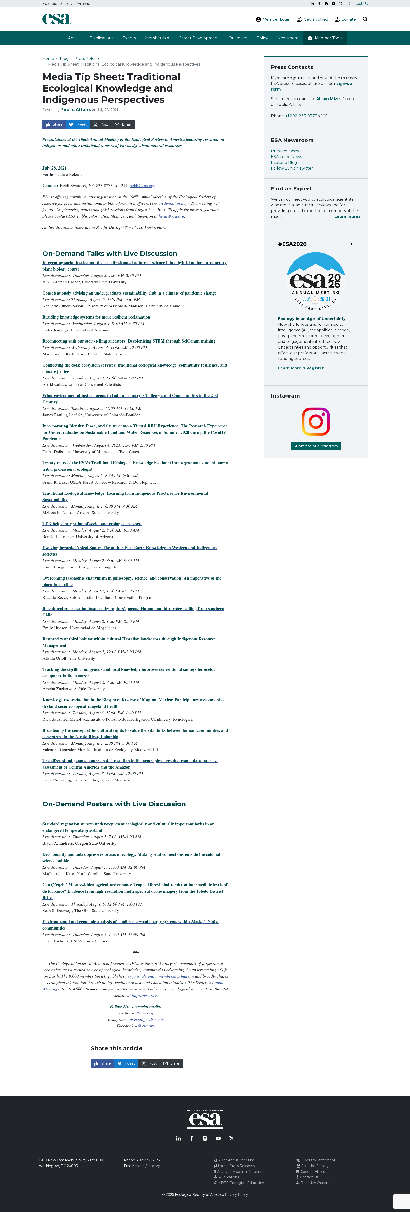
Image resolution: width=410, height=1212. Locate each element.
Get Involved (316, 19)
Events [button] (129, 38)
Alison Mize (328, 99)
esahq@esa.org (147, 1166)
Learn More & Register (301, 368)
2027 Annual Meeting (236, 1160)
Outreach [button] (237, 38)
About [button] (74, 38)
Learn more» (347, 216)
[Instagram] (326, 3)
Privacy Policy (236, 1195)
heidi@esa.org (142, 185)
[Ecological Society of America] (56, 19)
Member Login (276, 19)
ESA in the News (286, 157)
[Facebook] (319, 3)
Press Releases (88, 58)
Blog (64, 58)
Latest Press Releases (236, 1166)
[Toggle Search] (365, 19)
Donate (349, 19)
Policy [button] (262, 38)
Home (48, 58)
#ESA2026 (292, 244)
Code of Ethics (312, 1171)
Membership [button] (157, 38)
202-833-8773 (148, 1160)
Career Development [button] (199, 38)
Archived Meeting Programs (240, 1171)
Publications (101, 38)
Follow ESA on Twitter (292, 168)
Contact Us (358, 3)
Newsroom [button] (288, 38)
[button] (325, 38)
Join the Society (315, 1166)
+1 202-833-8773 (301, 116)
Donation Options (315, 1183)
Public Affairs (76, 109)
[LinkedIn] (312, 3)
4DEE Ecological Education (241, 1183)
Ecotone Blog (284, 162)
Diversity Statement (318, 1160)
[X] (340, 3)
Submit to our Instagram (316, 446)
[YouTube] (333, 3)
